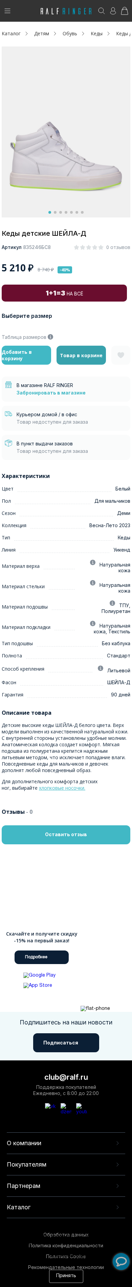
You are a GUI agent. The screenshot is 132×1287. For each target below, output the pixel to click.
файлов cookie (107, 1249)
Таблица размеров (24, 337)
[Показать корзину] (124, 13)
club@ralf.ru (66, 1077)
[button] (49, 212)
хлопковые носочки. (62, 788)
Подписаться (60, 1042)
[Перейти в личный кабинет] (113, 13)
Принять (66, 1276)
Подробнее (36, 957)
